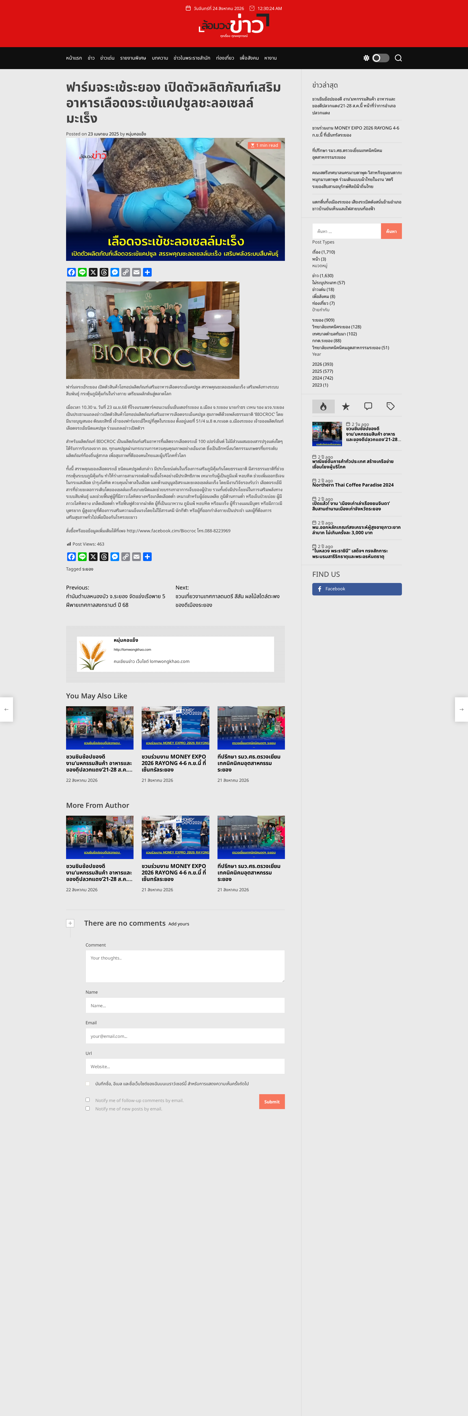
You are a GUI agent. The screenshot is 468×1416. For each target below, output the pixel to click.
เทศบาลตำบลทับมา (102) (334, 333)
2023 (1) (320, 384)
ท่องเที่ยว (225, 58)
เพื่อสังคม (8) (323, 296)
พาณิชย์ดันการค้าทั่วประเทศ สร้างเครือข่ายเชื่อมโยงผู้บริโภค (353, 464)
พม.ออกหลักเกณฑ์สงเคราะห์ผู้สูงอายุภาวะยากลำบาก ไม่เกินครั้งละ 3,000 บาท (356, 530)
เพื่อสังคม (249, 58)
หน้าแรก (74, 58)
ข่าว (91, 58)
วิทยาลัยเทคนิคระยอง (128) (336, 326)
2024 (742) (322, 377)
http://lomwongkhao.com (132, 649)
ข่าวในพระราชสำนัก (192, 58)
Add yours (178, 924)
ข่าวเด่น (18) (323, 289)
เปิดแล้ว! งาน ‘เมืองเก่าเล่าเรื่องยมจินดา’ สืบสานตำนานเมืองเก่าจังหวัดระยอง (351, 506)
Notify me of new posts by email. (128, 1109)
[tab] (323, 406)
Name (92, 992)
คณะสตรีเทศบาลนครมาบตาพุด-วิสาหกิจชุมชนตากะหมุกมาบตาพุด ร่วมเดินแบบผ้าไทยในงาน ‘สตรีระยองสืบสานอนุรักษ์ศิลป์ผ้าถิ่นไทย (357, 179)
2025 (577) (322, 370)
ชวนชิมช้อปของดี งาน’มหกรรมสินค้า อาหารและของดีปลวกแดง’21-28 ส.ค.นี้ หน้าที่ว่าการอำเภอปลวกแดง (99, 766)
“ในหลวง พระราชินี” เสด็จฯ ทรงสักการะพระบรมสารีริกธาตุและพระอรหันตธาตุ (350, 553)
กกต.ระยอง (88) (326, 340)
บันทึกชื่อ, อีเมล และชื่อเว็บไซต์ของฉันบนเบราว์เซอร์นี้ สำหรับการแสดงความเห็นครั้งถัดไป (172, 1084)
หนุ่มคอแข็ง (136, 134)
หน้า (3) (319, 258)
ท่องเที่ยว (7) (323, 303)
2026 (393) (322, 363)
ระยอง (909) (323, 319)
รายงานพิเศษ (133, 58)
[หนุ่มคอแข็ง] (92, 654)
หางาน (270, 58)
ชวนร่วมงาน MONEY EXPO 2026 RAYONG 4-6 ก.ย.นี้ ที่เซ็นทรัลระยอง (174, 763)
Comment (96, 945)
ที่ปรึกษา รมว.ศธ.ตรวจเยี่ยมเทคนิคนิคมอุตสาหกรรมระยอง (249, 763)
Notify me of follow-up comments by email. (139, 1100)
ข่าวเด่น (107, 58)
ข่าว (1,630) (322, 275)
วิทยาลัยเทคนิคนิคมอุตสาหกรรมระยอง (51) (350, 347)
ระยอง (87, 569)
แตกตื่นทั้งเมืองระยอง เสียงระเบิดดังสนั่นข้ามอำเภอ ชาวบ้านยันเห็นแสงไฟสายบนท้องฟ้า (356, 205)
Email (91, 1023)
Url (89, 1053)
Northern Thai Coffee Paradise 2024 (353, 485)
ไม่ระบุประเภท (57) (328, 282)
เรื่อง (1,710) (323, 251)
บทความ (160, 58)
